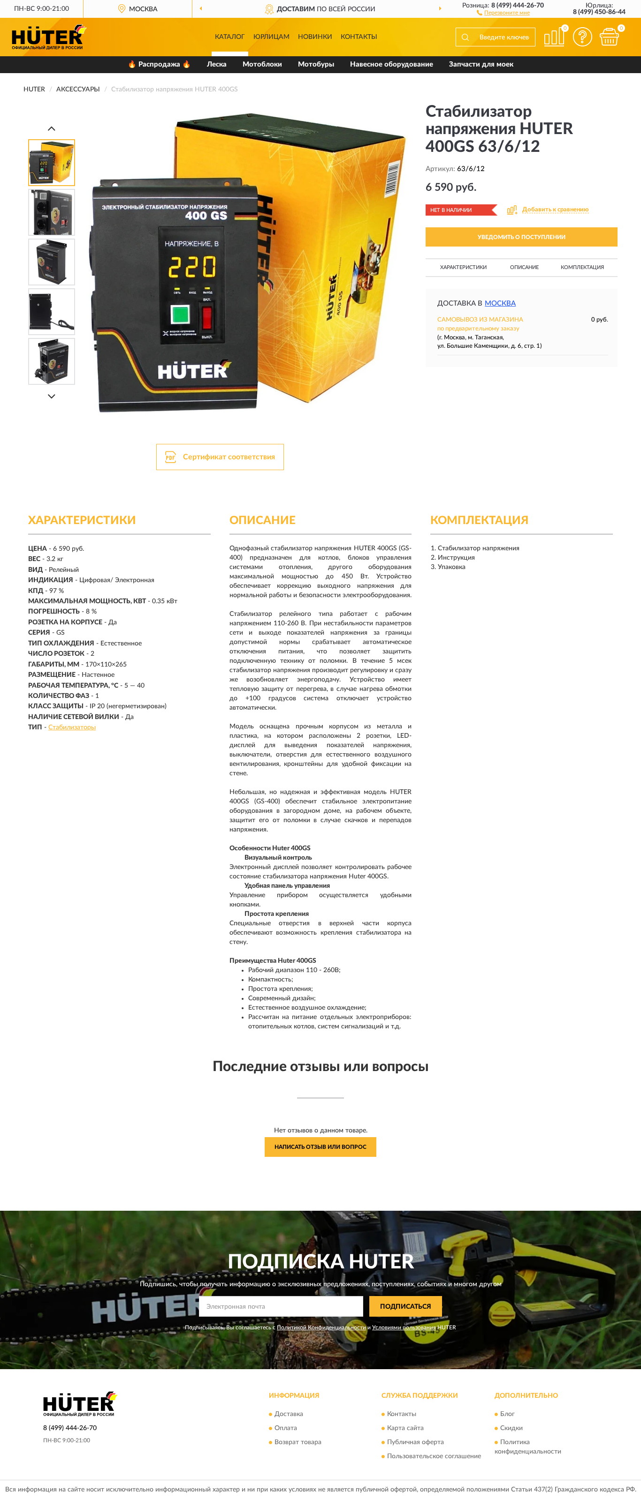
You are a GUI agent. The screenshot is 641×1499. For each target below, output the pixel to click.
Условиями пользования (404, 1327)
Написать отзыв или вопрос (320, 1147)
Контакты (359, 37)
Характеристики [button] (463, 267)
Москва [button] (500, 303)
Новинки (315, 37)
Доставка (289, 1414)
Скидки (511, 1428)
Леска (217, 64)
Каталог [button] (230, 37)
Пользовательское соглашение (434, 1456)
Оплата (286, 1428)
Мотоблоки (262, 64)
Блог (507, 1414)
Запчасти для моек (481, 64)
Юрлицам (271, 37)
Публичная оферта (415, 1442)
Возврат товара (298, 1442)
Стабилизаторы (72, 727)
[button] (503, 12)
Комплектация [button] (582, 267)
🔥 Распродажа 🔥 (159, 64)
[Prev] (51, 128)
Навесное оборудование (391, 64)
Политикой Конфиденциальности (321, 1327)
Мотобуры (316, 64)
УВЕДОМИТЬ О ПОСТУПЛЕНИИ (521, 237)
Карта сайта (405, 1428)
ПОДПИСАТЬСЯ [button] (405, 1307)
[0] (609, 36)
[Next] (51, 396)
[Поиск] (465, 37)
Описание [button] (524, 267)
